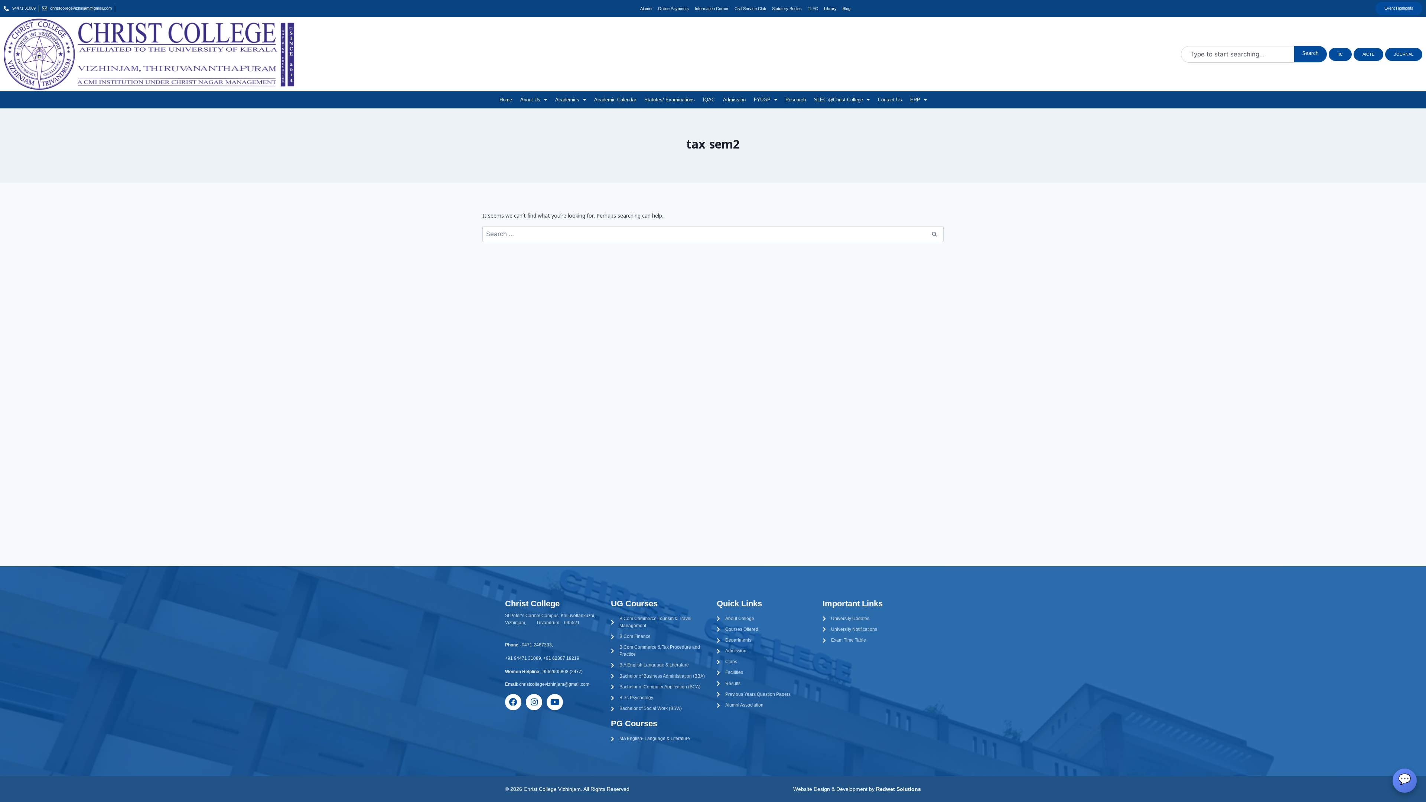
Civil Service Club (750, 8)
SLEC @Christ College (838, 99)
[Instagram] (534, 702)
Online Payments (673, 8)
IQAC (709, 99)
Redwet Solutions (898, 789)
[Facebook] (513, 702)
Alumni (646, 8)
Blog (846, 8)
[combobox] (1237, 54)
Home (505, 99)
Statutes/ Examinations (669, 99)
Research (795, 99)
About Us (530, 99)
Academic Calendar (615, 99)
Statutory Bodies (787, 8)
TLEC (813, 8)
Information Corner (712, 8)
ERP (915, 99)
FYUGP (762, 99)
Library (830, 8)
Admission (734, 99)
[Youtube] (555, 702)
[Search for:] (713, 235)
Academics (567, 99)
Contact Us (890, 99)
